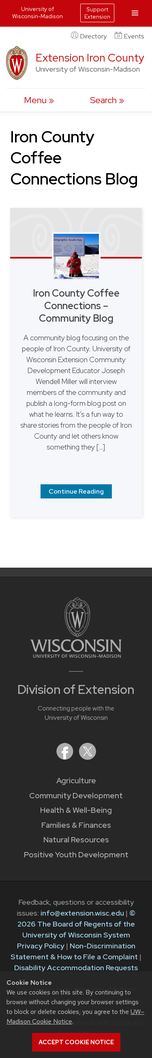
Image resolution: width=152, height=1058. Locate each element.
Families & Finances (76, 825)
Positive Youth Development (76, 855)
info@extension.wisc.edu (82, 913)
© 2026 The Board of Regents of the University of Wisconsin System (76, 923)
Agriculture (76, 781)
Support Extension (97, 13)
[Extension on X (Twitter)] (87, 757)
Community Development (76, 796)
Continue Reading (76, 491)
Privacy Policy (40, 945)
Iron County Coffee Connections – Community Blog (76, 305)
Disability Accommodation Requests (76, 967)
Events (134, 36)
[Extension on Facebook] (65, 757)
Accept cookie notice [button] (76, 1042)
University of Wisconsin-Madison (37, 12)
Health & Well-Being (76, 810)
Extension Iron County (90, 58)
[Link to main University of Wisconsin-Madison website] (76, 655)
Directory (93, 36)
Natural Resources (76, 840)
